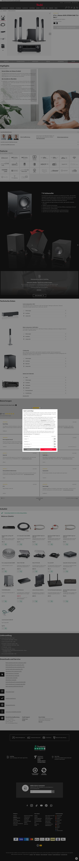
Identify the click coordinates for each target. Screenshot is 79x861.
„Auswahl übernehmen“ (49, 428)
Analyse (25, 438)
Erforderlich (26, 436)
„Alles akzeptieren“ (47, 424)
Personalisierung (27, 444)
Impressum (37, 433)
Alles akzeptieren (48, 449)
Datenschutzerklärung (28, 433)
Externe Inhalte (27, 446)
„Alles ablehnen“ (44, 419)
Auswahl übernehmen (31, 449)
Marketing (26, 441)
